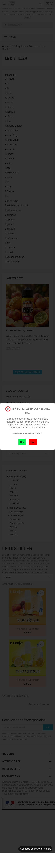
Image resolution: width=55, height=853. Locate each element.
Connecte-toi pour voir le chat (35, 849)
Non (33, 442)
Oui (22, 442)
